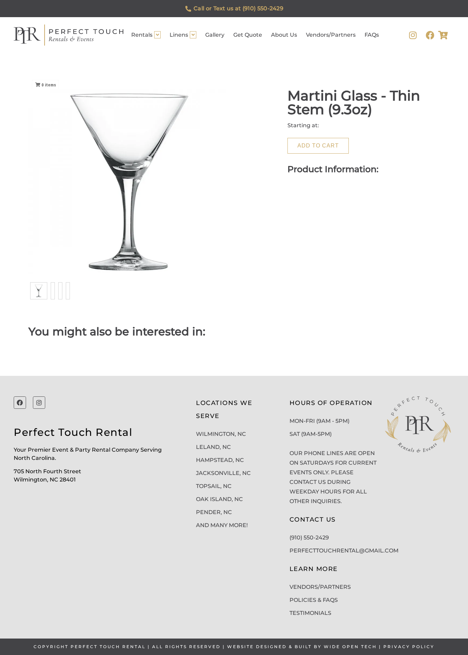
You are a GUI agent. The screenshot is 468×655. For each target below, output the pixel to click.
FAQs (372, 35)
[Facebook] (430, 35)
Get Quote (247, 35)
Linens (179, 35)
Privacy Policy (408, 646)
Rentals (141, 35)
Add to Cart (318, 145)
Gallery (214, 35)
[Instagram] (413, 35)
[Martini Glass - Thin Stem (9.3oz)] (38, 290)
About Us (284, 35)
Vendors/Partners (331, 35)
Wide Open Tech (350, 646)
